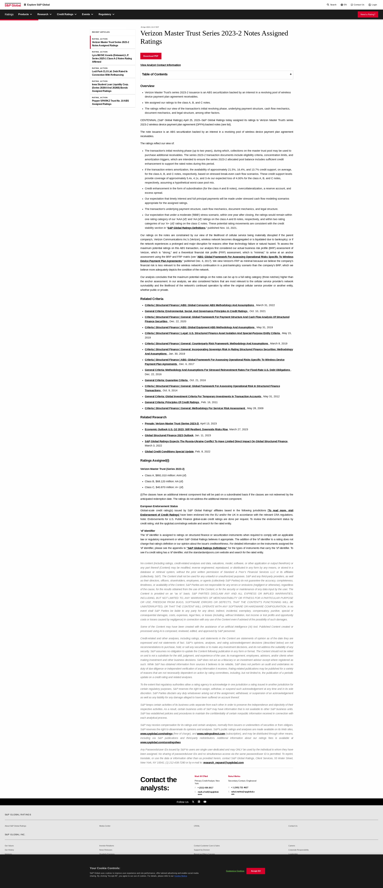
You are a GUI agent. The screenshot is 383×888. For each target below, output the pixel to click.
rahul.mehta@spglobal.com (243, 792)
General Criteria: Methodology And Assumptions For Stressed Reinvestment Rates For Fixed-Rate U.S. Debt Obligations (218, 369)
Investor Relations (106, 846)
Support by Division (202, 850)
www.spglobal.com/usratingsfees (160, 742)
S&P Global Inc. (15, 834)
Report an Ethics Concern (204, 854)
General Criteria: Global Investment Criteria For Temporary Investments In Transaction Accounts (203, 396)
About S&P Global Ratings (15, 826)
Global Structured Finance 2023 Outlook (169, 435)
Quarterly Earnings (107, 854)
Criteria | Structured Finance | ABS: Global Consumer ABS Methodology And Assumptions (200, 305)
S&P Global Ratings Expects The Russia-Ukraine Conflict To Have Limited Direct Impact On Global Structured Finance (216, 441)
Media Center (104, 826)
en (345, 4)
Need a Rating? (368, 14)
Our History (9, 850)
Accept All (256, 871)
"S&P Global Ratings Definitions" (207, 548)
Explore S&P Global (38, 4)
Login (374, 4)
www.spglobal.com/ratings (156, 733)
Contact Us (359, 4)
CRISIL (197, 826)
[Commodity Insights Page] (194, 802)
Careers (291, 846)
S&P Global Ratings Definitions (186, 227)
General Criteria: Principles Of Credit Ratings (172, 402)
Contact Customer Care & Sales (207, 846)
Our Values (9, 846)
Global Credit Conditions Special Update (169, 451)
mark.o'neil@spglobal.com (208, 793)
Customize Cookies (235, 871)
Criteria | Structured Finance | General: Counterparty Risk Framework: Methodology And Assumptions (207, 343)
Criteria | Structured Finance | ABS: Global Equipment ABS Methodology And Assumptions (200, 327)
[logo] (13, 5)
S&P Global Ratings (18, 814)
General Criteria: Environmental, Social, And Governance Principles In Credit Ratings (196, 311)
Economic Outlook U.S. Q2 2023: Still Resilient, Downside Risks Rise (186, 429)
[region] (191, 871)
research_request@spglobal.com (223, 762)
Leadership (293, 854)
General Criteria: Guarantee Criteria (166, 380)
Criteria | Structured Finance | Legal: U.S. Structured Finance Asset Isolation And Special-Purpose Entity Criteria (213, 333)
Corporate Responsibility (298, 850)
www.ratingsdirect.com (211, 733)
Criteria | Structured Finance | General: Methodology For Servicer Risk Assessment (195, 408)
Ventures (8, 854)
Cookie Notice (180, 876)
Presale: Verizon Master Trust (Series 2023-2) (172, 423)
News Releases (105, 850)
